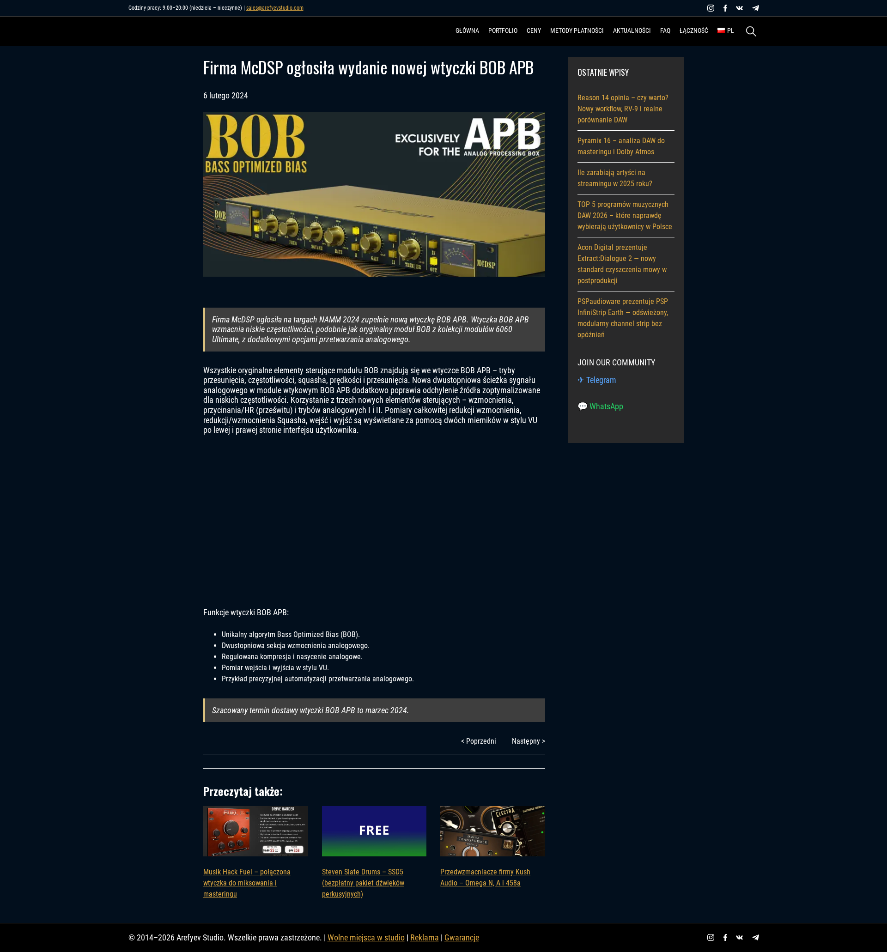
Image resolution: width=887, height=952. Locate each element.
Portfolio (502, 30)
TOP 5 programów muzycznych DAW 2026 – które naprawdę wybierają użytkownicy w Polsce (624, 215)
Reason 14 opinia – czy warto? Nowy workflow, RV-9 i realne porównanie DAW (622, 108)
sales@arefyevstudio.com (275, 8)
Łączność (694, 30)
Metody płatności (577, 30)
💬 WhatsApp (600, 406)
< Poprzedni (478, 741)
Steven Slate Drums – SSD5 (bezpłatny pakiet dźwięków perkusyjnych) (363, 882)
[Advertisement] (374, 521)
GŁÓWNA (467, 30)
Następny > (528, 741)
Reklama (424, 937)
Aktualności (632, 30)
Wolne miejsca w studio (366, 937)
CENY (534, 30)
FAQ (665, 30)
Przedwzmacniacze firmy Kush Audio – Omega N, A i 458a (485, 877)
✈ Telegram (596, 380)
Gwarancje (461, 937)
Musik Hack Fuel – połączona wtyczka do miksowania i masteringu (247, 882)
